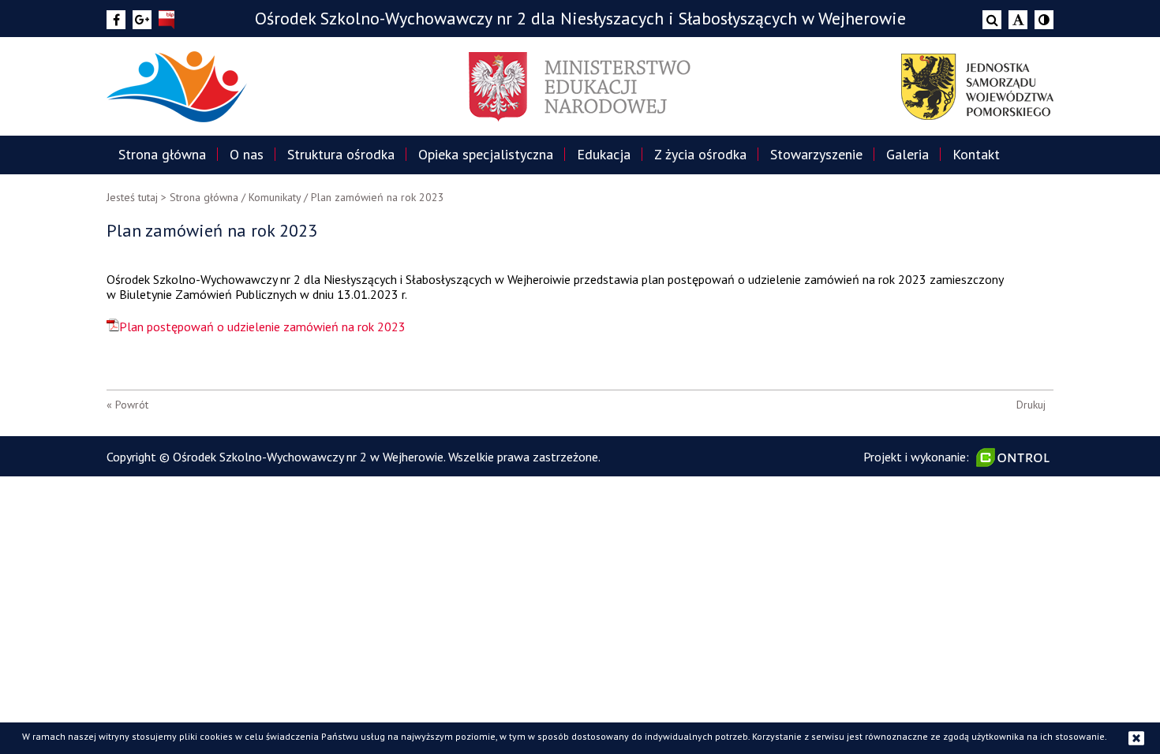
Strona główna (162, 154)
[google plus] (142, 19)
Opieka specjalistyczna (485, 154)
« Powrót (127, 405)
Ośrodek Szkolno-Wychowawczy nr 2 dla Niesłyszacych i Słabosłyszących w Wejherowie (580, 18)
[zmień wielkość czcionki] (1017, 19)
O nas (247, 154)
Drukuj (1031, 405)
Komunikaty (275, 197)
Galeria (907, 154)
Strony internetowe (1014, 457)
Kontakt (976, 154)
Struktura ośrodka (341, 154)
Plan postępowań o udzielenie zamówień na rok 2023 (262, 326)
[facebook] (116, 19)
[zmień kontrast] (1044, 19)
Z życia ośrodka (700, 154)
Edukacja (604, 154)
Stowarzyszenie (816, 154)
